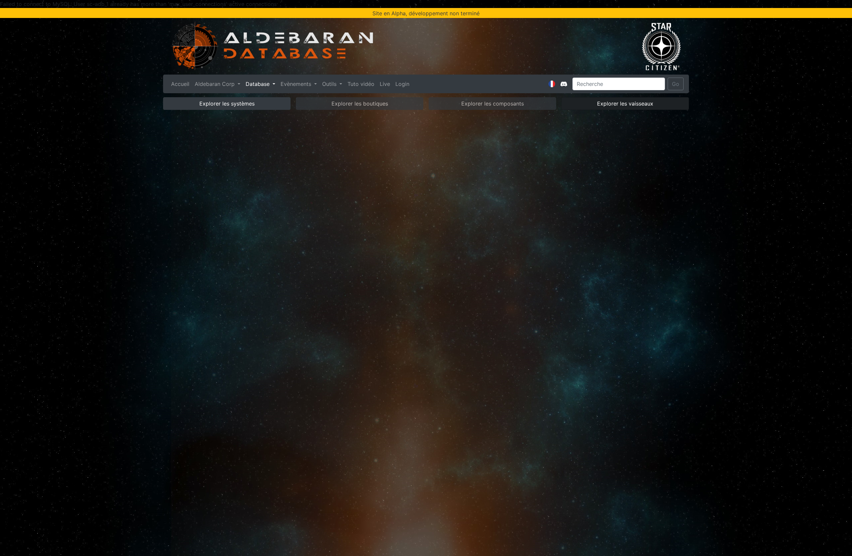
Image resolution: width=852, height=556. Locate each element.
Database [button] (258, 84)
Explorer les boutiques (359, 103)
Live (385, 84)
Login (402, 84)
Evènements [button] (297, 84)
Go (675, 84)
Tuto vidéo (360, 84)
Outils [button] (330, 84)
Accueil (181, 83)
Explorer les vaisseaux (625, 103)
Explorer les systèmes (227, 103)
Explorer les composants (492, 103)
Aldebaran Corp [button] (215, 84)
